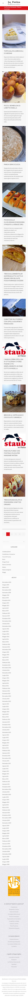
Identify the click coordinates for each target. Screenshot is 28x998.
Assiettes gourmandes (14, 941)
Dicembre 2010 (6, 786)
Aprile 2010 (5, 804)
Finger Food (5, 562)
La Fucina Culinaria (10, 7)
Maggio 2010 (5, 802)
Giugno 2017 (5, 603)
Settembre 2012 (6, 732)
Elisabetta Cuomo (14, 909)
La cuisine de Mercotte (14, 944)
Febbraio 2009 (6, 841)
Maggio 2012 (5, 742)
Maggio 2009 (5, 833)
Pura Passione (14, 926)
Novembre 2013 (6, 696)
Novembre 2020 (6, 582)
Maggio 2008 (5, 864)
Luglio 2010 (5, 797)
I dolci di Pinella (14, 911)
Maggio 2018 (5, 595)
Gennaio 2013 (6, 722)
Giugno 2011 (5, 771)
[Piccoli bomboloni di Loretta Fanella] (14, 87)
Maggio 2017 (5, 605)
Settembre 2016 (6, 626)
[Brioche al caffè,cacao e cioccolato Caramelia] (14, 398)
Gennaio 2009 (6, 843)
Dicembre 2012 (6, 724)
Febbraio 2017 (6, 613)
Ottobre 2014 (5, 670)
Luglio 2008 (5, 859)
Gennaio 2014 (6, 691)
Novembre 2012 (6, 727)
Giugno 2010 (5, 799)
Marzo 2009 (5, 838)
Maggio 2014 (5, 680)
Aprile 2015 (5, 657)
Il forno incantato (14, 916)
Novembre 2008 (6, 849)
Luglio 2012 (5, 737)
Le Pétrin (14, 946)
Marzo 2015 (5, 660)
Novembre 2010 (6, 789)
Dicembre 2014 (6, 665)
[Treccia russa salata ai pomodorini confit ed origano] (14, 485)
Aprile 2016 (5, 639)
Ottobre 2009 (6, 820)
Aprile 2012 (5, 745)
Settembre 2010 (6, 794)
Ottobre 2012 (5, 729)
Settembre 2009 (6, 823)
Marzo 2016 (5, 641)
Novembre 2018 (6, 590)
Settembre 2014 (6, 672)
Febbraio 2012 (6, 750)
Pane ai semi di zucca (12, 164)
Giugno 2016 (5, 634)
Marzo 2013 (5, 716)
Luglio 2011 (5, 768)
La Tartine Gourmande (14, 962)
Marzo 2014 (5, 685)
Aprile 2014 (5, 683)
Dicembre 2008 (6, 846)
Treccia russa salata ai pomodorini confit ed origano (13, 502)
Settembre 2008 (6, 854)
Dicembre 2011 (6, 755)
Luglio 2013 (5, 706)
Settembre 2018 (6, 592)
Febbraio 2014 (6, 688)
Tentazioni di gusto (14, 928)
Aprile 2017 (5, 608)
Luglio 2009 (5, 828)
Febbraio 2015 (6, 662)
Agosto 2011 (5, 766)
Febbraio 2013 (6, 719)
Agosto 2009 (5, 825)
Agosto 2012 (5, 735)
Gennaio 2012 (6, 753)
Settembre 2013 (6, 701)
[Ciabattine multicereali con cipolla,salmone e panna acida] (14, 307)
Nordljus (14, 964)
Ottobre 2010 (5, 792)
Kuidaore (14, 959)
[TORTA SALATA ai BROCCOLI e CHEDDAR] (14, 31)
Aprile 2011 (5, 776)
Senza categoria (6, 569)
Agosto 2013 (5, 704)
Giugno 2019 (5, 584)
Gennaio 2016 (6, 647)
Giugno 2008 (5, 861)
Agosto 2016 (5, 628)
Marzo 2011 (5, 779)
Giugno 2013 (5, 709)
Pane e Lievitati (6, 564)
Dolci (3, 559)
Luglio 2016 (5, 631)
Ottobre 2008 (6, 851)
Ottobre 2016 (5, 623)
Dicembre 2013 (6, 693)
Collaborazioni (6, 551)
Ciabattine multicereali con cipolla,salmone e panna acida (13, 321)
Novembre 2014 (6, 667)
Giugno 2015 (5, 652)
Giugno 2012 (5, 740)
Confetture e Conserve (8, 554)
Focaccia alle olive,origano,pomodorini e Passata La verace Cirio (14, 222)
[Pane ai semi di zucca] (14, 144)
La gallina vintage (14, 921)
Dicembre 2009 (6, 815)
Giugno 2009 (5, 830)
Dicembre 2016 (6, 618)
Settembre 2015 (6, 649)
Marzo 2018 (5, 597)
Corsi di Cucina (6, 556)
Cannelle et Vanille (14, 957)
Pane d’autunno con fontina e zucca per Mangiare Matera (12, 453)
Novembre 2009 (6, 817)
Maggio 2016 (5, 636)
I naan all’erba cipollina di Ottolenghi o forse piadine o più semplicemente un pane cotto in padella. (13, 364)
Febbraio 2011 (6, 781)
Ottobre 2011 (5, 760)
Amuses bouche (14, 939)
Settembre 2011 (6, 763)
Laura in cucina (14, 923)
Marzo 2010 (5, 807)
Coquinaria (14, 907)
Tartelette (14, 966)
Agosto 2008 (5, 856)
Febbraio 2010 (6, 810)
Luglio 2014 (5, 675)
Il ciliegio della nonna (14, 914)
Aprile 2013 (5, 714)
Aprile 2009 (5, 836)
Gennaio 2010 (6, 812)
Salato (4, 567)
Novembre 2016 (6, 621)
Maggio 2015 (5, 654)
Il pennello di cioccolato (14, 918)
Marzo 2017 (5, 610)
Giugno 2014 (5, 678)
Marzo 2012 (5, 748)
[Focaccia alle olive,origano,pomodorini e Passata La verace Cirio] (14, 200)
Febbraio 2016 (6, 644)
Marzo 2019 (5, 587)
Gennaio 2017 (6, 616)
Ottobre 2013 (5, 698)
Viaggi (4, 572)
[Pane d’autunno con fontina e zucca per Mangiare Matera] (14, 440)
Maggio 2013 (5, 711)
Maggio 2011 (5, 773)
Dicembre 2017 (6, 600)
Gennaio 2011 (6, 784)
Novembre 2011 (6, 758)
